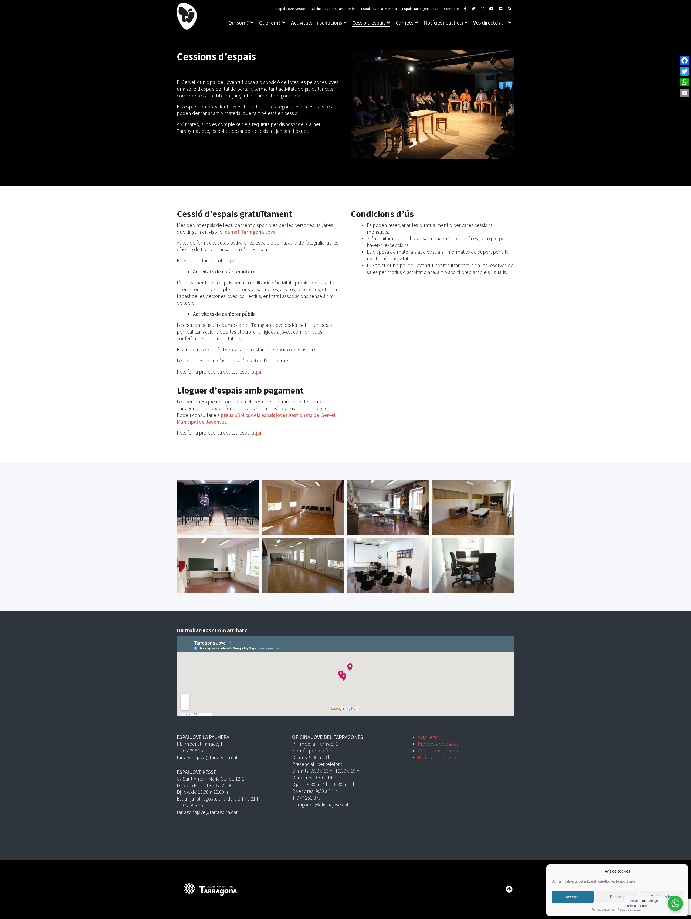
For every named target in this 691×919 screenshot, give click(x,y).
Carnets (404, 22)
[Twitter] (684, 71)
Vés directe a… (490, 22)
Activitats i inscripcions (316, 22)
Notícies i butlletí (443, 22)
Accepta (573, 896)
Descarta (617, 896)
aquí (230, 260)
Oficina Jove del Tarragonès (333, 8)
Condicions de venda (440, 750)
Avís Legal (428, 737)
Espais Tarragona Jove (420, 8)
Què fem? (270, 22)
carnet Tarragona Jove (250, 232)
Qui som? (238, 22)
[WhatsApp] (684, 82)
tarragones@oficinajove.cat (320, 804)
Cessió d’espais (368, 22)
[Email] (684, 92)
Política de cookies (603, 909)
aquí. (257, 371)
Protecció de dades (438, 744)
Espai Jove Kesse (290, 8)
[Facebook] (684, 60)
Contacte (451, 8)
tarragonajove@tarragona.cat (207, 757)
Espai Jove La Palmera (379, 8)
